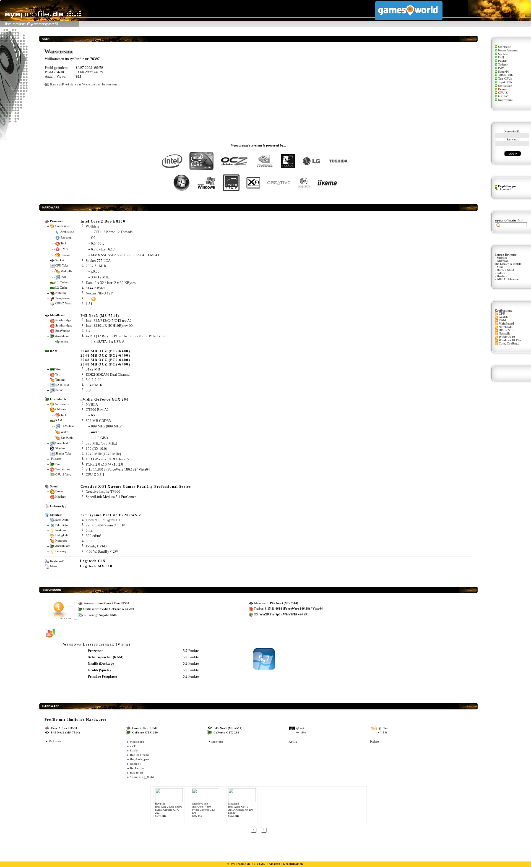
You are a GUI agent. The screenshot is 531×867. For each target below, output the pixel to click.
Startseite (504, 46)
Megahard (137, 741)
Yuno (500, 266)
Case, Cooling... (509, 343)
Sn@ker (502, 257)
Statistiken (505, 85)
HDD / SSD (506, 330)
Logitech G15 (93, 561)
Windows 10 (507, 336)
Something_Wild (142, 777)
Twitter (503, 64)
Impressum (505, 99)
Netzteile (504, 333)
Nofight (135, 763)
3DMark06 (505, 75)
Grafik (503, 316)
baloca (501, 273)
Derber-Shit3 (505, 269)
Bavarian (136, 772)
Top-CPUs (505, 78)
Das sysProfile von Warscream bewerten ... (86, 84)
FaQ (501, 57)
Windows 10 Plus (510, 340)
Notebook (505, 326)
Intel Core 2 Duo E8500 (102, 221)
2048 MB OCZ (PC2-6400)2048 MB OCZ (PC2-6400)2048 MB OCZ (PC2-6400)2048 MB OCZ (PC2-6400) (105, 357)
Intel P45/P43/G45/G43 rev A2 (109, 320)
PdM (501, 68)
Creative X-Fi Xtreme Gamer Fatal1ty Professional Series (135, 486)
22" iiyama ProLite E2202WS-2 (110, 515)
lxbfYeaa (503, 260)
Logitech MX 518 (96, 566)
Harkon (502, 276)
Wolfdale (92, 226)
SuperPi (503, 71)
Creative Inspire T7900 (103, 491)
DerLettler (137, 768)
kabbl (134, 750)
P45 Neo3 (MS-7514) (99, 316)
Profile (502, 60)
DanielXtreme (139, 754)
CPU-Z (502, 92)
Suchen (502, 54)
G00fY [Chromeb (508, 279)
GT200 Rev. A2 (98, 410)
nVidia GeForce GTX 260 (104, 399)
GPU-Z (503, 96)
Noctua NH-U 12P (99, 293)
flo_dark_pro (139, 759)
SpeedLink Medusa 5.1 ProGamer (111, 497)
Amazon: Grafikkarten (286, 863)
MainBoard (506, 323)
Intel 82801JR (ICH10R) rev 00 (109, 325)
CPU (502, 313)
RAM (502, 320)
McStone (55, 741)
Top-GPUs (505, 82)
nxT (133, 746)
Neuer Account (508, 50)
